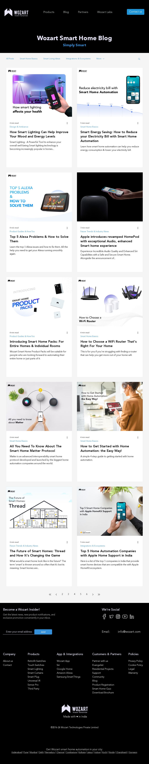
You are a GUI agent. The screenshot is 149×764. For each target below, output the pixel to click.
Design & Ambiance (19, 127)
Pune (26, 752)
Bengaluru (50, 752)
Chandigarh (121, 752)
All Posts (10, 59)
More (98, 59)
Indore (97, 752)
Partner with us (100, 661)
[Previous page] (56, 594)
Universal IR (34, 681)
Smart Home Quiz (101, 689)
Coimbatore (71, 752)
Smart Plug (33, 677)
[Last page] (99, 594)
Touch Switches (36, 665)
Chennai (60, 752)
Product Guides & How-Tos (22, 232)
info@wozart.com (129, 631)
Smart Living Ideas (51, 59)
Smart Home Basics (29, 59)
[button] (105, 12)
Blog (94, 681)
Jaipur (90, 752)
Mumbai (33, 752)
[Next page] (92, 594)
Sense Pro (33, 685)
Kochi (104, 752)
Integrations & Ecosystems (78, 59)
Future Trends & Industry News (94, 232)
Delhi (41, 752)
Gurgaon (133, 752)
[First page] (50, 594)
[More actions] (68, 123)
